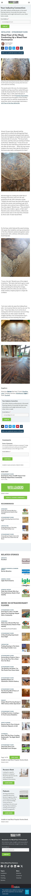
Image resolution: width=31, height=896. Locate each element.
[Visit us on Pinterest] (12, 866)
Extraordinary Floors (20, 32)
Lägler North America (7, 580)
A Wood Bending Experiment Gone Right (10, 519)
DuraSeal (7, 395)
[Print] (2, 48)
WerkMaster (19, 393)
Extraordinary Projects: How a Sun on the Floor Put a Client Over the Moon (10, 537)
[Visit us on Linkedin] (15, 866)
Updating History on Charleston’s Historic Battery (10, 680)
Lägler (25, 393)
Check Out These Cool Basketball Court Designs (9, 747)
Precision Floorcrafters (21, 95)
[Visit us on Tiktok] (8, 866)
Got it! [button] (27, 892)
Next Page (14, 757)
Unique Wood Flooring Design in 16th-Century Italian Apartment (11, 702)
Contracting (5, 525)
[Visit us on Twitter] (22, 866)
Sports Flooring (5, 722)
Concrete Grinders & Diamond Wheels (9, 569)
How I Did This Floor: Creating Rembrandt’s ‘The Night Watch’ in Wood (10, 737)
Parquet (3, 700)
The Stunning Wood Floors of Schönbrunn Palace (10, 691)
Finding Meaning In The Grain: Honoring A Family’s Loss (9, 528)
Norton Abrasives (6, 571)
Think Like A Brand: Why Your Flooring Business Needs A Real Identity (9, 512)
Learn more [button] (5, 893)
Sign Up (5, 26)
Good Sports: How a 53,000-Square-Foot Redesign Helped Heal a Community (13, 476)
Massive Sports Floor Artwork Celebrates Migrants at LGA (10, 725)
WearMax (25, 391)
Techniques (4, 733)
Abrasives (4, 557)
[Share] (6, 48)
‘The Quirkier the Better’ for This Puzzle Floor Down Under (10, 669)
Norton (9, 391)
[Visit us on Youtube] (18, 866)
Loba (2, 393)
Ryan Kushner (8, 43)
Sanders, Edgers (6, 579)
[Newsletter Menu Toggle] (29, 2)
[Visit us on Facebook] (2, 866)
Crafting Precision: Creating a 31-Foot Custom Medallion (10, 714)
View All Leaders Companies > (15, 497)
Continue (7, 459)
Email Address (5, 19)
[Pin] (17, 48)
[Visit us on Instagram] (5, 866)
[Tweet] (13, 48)
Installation (5, 32)
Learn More (8, 783)
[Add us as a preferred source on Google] (21, 48)
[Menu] (2, 2)
